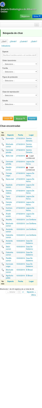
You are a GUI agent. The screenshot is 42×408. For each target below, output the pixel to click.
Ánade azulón (8, 215)
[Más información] (2, 138)
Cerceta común (9, 203)
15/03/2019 (20, 219)
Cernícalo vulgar (9, 265)
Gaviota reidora (9, 191)
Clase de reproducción (10, 91)
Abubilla (9, 219)
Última (33, 295)
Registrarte (25, 16)
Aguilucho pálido (9, 276)
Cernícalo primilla (9, 151)
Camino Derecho (29, 139)
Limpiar (7, 118)
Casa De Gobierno (29, 242)
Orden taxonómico (9, 60)
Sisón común (8, 247)
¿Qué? (4, 41)
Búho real (9, 156)
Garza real (10, 179)
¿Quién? (34, 41)
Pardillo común (8, 259)
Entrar (36, 16)
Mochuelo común (9, 145)
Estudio (5, 100)
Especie (5, 51)
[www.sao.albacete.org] (2, 4)
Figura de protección (10, 77)
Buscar (19, 118)
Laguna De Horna (30, 162)
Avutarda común (9, 230)
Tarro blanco (8, 197)
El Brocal (29, 269)
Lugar (31, 135)
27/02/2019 (20, 138)
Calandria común (9, 236)
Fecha (20, 135)
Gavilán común (9, 168)
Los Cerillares (31, 219)
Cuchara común (9, 209)
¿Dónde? (13, 41)
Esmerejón (10, 138)
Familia (5, 68)
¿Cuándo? (24, 41)
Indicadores (6, 46)
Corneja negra (9, 174)
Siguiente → (31, 292)
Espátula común (9, 186)
